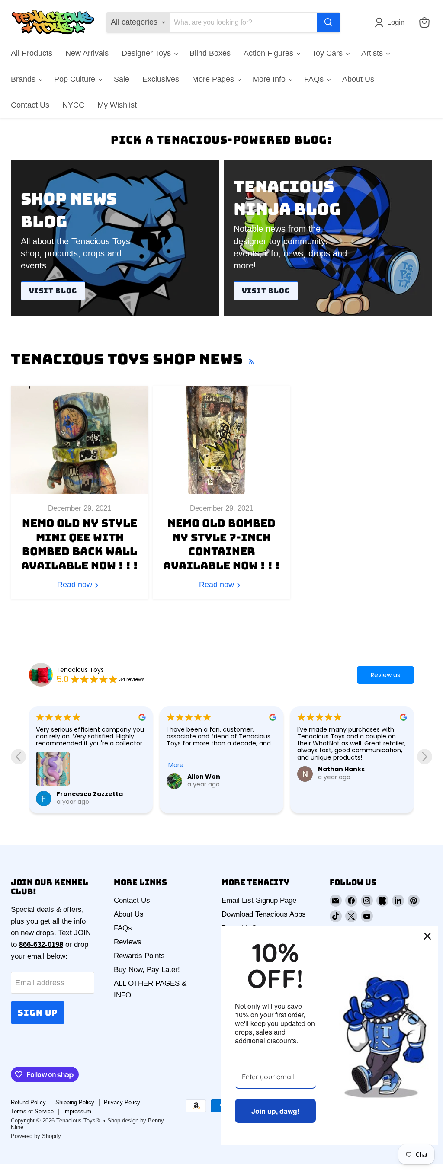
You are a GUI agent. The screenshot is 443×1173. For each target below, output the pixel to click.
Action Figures (269, 53)
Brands (24, 79)
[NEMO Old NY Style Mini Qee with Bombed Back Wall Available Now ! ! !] (79, 440)
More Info (270, 79)
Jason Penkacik (344, 776)
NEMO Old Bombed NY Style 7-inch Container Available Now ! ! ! (221, 544)
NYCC (73, 105)
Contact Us (30, 105)
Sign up (38, 1012)
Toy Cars (328, 53)
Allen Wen (73, 776)
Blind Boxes (210, 53)
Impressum (77, 1111)
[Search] (328, 22)
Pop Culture (75, 79)
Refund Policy (28, 1102)
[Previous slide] (18, 756)
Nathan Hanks (210, 769)
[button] (391, 22)
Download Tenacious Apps (264, 914)
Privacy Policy (122, 1102)
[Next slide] (424, 756)
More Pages (214, 79)
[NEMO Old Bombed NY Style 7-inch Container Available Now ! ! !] (221, 440)
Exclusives (160, 79)
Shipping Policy (74, 1102)
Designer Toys (147, 53)
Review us (385, 675)
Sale (121, 79)
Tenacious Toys (80, 669)
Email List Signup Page (259, 900)
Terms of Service (32, 1111)
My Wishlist (117, 105)
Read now (75, 584)
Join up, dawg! (275, 1111)
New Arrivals (87, 53)
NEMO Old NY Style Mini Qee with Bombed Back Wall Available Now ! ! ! (79, 544)
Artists (373, 53)
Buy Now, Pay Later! (147, 969)
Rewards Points (139, 956)
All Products (31, 53)
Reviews (127, 942)
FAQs (315, 79)
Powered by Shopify (36, 1136)
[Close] (427, 936)
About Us (358, 79)
